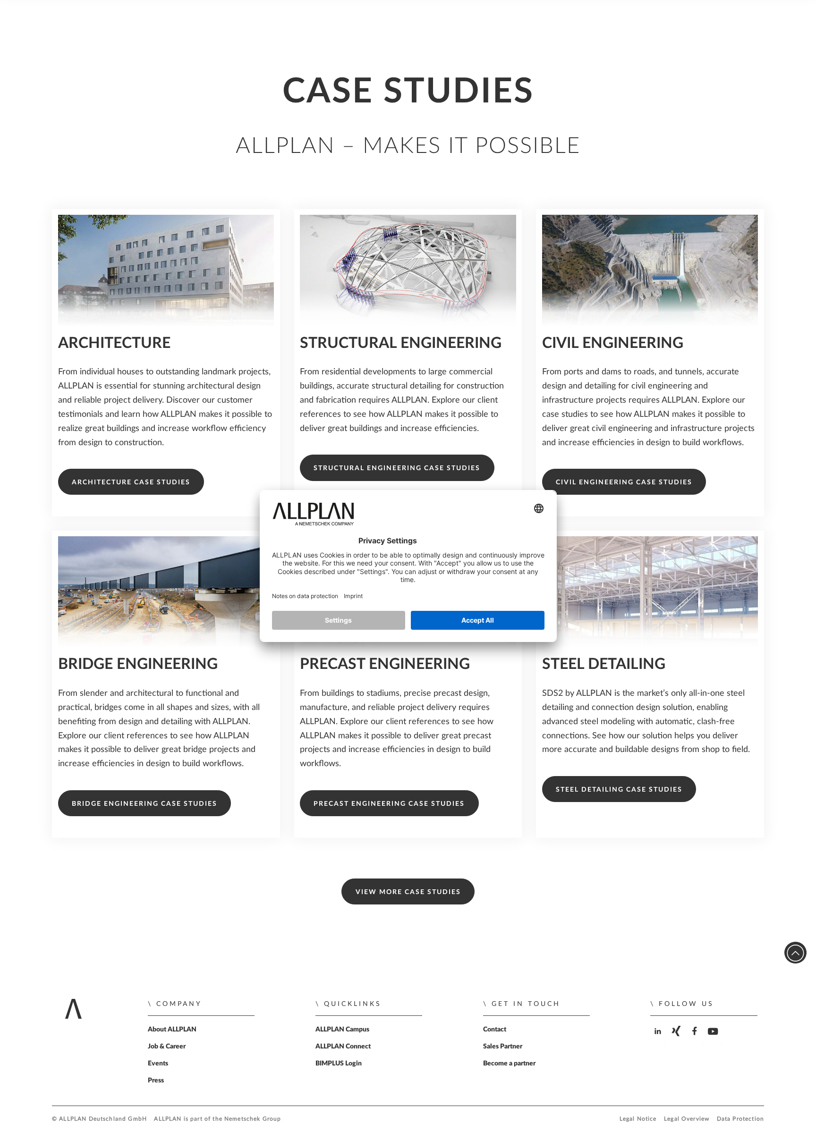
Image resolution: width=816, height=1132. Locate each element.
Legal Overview (686, 1119)
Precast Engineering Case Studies (389, 804)
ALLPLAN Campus (342, 1029)
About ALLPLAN (172, 1029)
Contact (494, 1029)
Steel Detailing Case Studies (619, 789)
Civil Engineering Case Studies (624, 482)
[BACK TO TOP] (795, 953)
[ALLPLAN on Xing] (677, 1039)
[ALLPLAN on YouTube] (714, 1039)
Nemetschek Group (252, 1119)
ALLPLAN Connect (343, 1046)
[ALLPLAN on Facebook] (695, 1039)
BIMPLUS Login (338, 1063)
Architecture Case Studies (131, 482)
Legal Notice (638, 1119)
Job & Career (167, 1046)
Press (156, 1080)
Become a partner (509, 1063)
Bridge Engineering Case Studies (144, 804)
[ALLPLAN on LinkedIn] (658, 1039)
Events (158, 1063)
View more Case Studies (408, 892)
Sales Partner (502, 1046)
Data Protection (740, 1119)
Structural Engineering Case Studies (397, 468)
